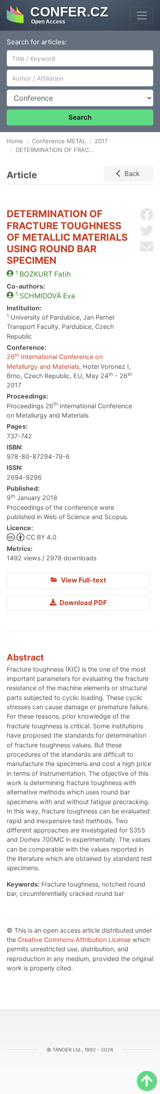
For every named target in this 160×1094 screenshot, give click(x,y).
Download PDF (82, 602)
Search (80, 117)
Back (132, 173)
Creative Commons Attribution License (74, 939)
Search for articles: (37, 42)
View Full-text (83, 580)
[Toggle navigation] (141, 15)
